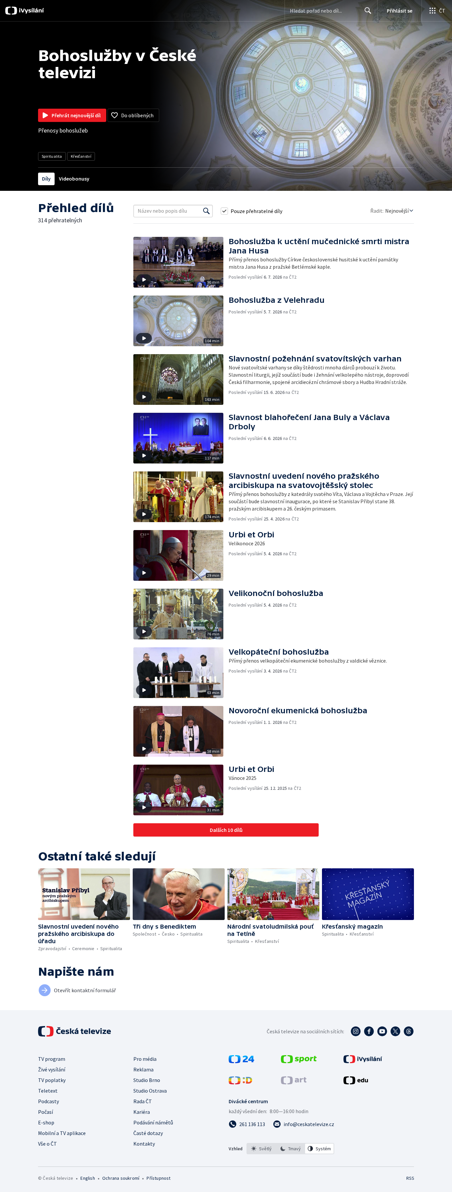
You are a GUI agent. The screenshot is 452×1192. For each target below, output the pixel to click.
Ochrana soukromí (120, 1178)
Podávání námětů (153, 1122)
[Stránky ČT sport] (299, 1061)
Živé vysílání (51, 1069)
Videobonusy (74, 178)
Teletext (48, 1090)
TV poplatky (52, 1080)
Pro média (145, 1059)
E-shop (46, 1122)
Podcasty (48, 1101)
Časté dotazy (148, 1133)
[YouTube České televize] (382, 1031)
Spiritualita (52, 156)
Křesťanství (81, 156)
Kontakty (144, 1143)
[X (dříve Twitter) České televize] (395, 1031)
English (87, 1178)
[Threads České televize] (408, 1031)
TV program (51, 1059)
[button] (181, 262)
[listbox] (290, 1148)
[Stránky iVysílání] (362, 1061)
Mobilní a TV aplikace (62, 1133)
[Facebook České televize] (369, 1031)
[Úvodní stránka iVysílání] (30, 11)
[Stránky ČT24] (241, 1061)
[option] (261, 1149)
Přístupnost (158, 1178)
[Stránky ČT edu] (355, 1082)
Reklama (143, 1069)
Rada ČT (142, 1101)
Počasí (45, 1112)
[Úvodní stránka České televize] (75, 1031)
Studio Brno (146, 1080)
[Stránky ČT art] (293, 1082)
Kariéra (141, 1112)
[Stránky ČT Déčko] (240, 1082)
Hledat (368, 10)
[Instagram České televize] (355, 1031)
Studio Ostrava (150, 1090)
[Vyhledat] (206, 211)
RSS (410, 1178)
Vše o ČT (47, 1143)
